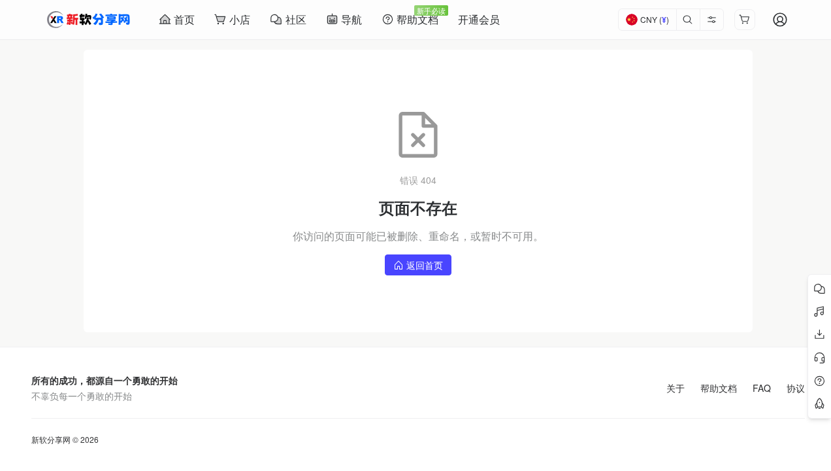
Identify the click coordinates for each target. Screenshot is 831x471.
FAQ (762, 387)
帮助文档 (718, 387)
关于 (675, 387)
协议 (796, 387)
